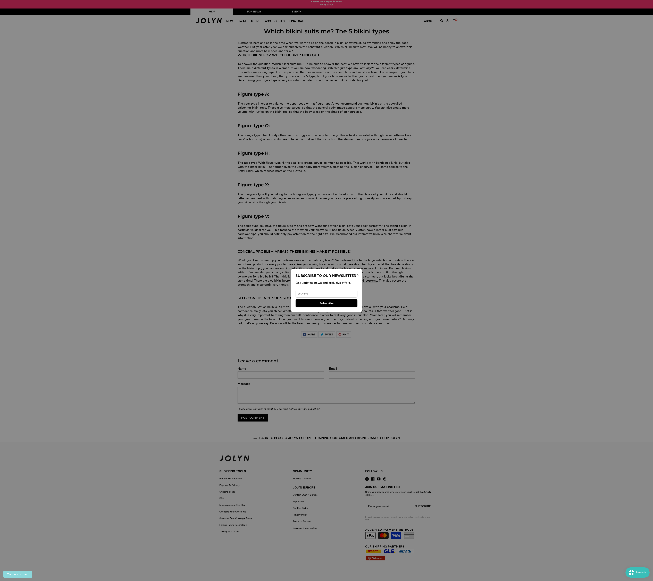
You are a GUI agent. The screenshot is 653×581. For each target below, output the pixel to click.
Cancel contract (18, 574)
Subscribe (326, 303)
